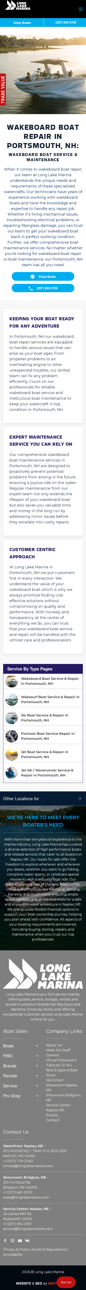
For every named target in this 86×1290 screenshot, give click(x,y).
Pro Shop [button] (11, 1096)
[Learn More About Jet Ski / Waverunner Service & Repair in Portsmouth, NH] (43, 772)
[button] (81, 9)
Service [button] (10, 1086)
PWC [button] (8, 1056)
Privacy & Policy (16, 1249)
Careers (52, 1055)
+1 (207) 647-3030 (17, 1192)
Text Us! (66, 1282)
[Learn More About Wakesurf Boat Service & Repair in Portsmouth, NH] (43, 699)
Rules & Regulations (49, 1249)
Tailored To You (59, 1065)
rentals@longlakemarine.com (28, 1166)
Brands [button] (9, 1066)
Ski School (54, 1080)
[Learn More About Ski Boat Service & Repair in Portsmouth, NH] (43, 717)
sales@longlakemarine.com (26, 1197)
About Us (54, 1045)
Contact (52, 1120)
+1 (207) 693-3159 (17, 1224)
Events (52, 1115)
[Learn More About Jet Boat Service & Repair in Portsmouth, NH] (43, 754)
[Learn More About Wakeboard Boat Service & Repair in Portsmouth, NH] (43, 681)
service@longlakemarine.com (28, 1229)
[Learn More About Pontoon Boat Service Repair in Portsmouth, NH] (43, 736)
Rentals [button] (10, 1076)
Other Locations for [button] (21, 798)
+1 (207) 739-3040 (18, 1161)
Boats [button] (8, 1046)
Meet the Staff (58, 1050)
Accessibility (13, 1254)
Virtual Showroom (61, 1060)
